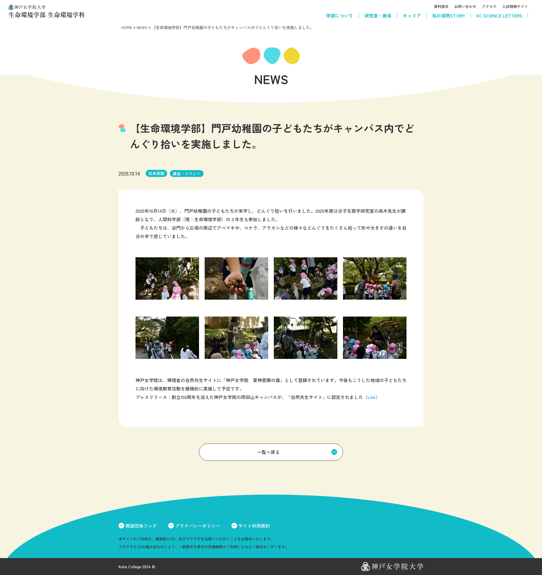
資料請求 (441, 6)
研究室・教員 (378, 15)
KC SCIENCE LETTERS (499, 15)
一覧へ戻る (268, 452)
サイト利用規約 (254, 525)
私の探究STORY (448, 15)
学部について (339, 15)
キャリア (412, 15)
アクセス (489, 6)
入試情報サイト (515, 6)
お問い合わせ (465, 6)
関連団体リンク (141, 525)
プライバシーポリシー (197, 525)
